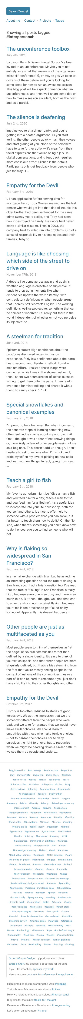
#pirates (17, 892)
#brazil (42, 779)
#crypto (66, 798)
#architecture (51, 770)
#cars (66, 779)
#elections (35, 812)
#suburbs (40, 925)
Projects (45, 20)
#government (48, 831)
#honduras (41, 836)
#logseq (51, 859)
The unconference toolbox (38, 49)
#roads (67, 902)
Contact (29, 20)
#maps (12, 864)
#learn (68, 855)
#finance (44, 822)
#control (42, 793)
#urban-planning (61, 939)
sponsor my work (43, 969)
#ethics (23, 817)
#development (21, 808)
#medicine (24, 864)
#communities (47, 789)
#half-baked (64, 831)
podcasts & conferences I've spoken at (50, 974)
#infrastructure (23, 845)
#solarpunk (53, 911)
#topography (14, 935)
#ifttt (64, 836)
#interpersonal (41, 845)
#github (65, 826)
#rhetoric (57, 902)
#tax (68, 925)
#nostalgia (51, 873)
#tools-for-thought (64, 930)
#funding (67, 822)
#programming (35, 897)
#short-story (62, 906)
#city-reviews (17, 789)
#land (52, 850)
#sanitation (36, 906)
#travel (15, 939)
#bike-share (52, 775)
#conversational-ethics (23, 798)
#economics (60, 808)
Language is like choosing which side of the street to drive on (38, 261)
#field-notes (15, 822)
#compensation (27, 793)
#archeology (34, 770)
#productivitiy (17, 897)
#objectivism (18, 878)
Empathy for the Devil (32, 185)
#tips (49, 930)
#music (50, 869)
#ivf (54, 845)
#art (12, 775)
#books (32, 779)
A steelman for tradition (34, 336)
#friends (56, 822)
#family (58, 817)
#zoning (69, 944)
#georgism (52, 826)
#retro (46, 902)
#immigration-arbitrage (42, 841)
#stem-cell (16, 925)
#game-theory (37, 826)
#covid (55, 798)
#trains (40, 935)
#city (67, 784)
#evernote (46, 817)
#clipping (32, 789)
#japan (62, 845)
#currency (12, 803)
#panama (51, 883)
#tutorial (25, 939)
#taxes (10, 930)
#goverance (16, 831)
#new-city (62, 869)
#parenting (64, 883)
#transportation (65, 935)
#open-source (35, 878)
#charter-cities (18, 784)
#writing (58, 944)
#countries (43, 798)
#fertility (69, 817)
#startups (53, 921)
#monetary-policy (23, 869)
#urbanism (12, 944)
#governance (32, 831)
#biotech (66, 775)
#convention (55, 793)
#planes (29, 892)
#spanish (13, 916)
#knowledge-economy (24, 850)
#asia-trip (38, 775)
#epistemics (50, 812)
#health (18, 836)
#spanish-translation (32, 916)
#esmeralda (65, 812)
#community (63, 789)
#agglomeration (17, 770)
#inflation (62, 841)
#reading (50, 897)
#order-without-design (57, 878)
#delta (23, 803)
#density (33, 803)
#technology (23, 930)
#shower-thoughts (21, 911)
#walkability (35, 944)
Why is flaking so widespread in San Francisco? (28, 555)
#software (39, 911)
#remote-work (17, 902)
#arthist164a (23, 775)
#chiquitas (47, 784)
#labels (42, 850)
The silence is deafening (35, 117)
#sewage (49, 906)
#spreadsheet (52, 916)
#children (34, 784)
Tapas (59, 20)
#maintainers (65, 859)
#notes (63, 873)
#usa (23, 944)
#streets (28, 925)
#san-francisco (19, 906)
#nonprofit (38, 873)
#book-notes (19, 779)
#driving (47, 808)
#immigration (20, 841)
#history (29, 836)
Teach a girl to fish (28, 480)
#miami (68, 864)
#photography (64, 888)
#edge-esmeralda (18, 812)
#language (38, 855)
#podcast (40, 892)
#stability (67, 916)
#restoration (33, 902)
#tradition (28, 935)
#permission (16, 888)
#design (45, 803)
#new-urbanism (22, 873)
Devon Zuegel (18, 11)
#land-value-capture (20, 855)
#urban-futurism (41, 939)
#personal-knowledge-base (39, 888)
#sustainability (55, 925)
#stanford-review (18, 921)
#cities (58, 784)
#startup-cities (38, 921)
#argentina (66, 770)
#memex (37, 864)
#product (63, 892)
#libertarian (38, 859)
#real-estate (64, 897)
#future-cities (19, 826)
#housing (54, 836)
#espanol (11, 817)
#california (54, 779)
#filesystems (30, 822)
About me (13, 20)
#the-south (38, 930)
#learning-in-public (19, 859)
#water (47, 944)
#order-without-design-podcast (27, 883)
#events (34, 817)
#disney (36, 808)
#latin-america (55, 855)
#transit (50, 935)
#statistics (66, 921)
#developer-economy (63, 803)
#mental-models (52, 864)
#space (65, 911)
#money (39, 869)
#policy (52, 892)
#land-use (63, 850)
